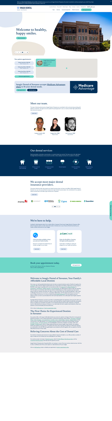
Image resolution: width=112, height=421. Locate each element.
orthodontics (39, 288)
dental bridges (62, 319)
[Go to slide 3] (22, 52)
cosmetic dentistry (71, 287)
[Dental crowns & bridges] (36, 162)
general (63, 287)
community (32, 285)
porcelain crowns (54, 319)
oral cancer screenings (76, 318)
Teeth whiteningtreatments (89, 167)
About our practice (21, 38)
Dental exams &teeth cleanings (22, 167)
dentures (67, 319)
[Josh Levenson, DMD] (70, 124)
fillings (31, 319)
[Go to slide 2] (20, 52)
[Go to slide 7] (57, 206)
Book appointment (21, 90)
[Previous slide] (16, 52)
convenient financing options (36, 340)
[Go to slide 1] (18, 52)
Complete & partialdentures (49, 167)
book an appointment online (50, 308)
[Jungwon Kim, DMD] (55, 124)
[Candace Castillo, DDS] (39, 124)
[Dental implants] (62, 162)
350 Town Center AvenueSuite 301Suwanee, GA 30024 (49, 62)
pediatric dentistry (47, 288)
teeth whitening (44, 322)
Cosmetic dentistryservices (76, 167)
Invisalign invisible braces (36, 324)
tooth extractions (37, 319)
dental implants (73, 319)
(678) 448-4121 (46, 65)
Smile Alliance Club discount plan (65, 339)
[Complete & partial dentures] (49, 162)
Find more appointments (24, 76)
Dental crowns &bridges (36, 167)
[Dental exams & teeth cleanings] (22, 162)
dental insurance (49, 339)
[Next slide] (25, 52)
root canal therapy (55, 288)
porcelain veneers (34, 322)
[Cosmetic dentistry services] (76, 162)
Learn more (34, 113)
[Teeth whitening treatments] (89, 162)
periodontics (33, 288)
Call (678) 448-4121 (32, 90)
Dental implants (62, 167)
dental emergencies (60, 294)
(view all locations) (24, 9)
